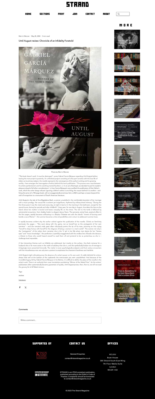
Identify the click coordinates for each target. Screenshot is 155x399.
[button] (47, 14)
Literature (22, 280)
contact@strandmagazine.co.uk (77, 358)
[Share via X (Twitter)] (25, 287)
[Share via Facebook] (20, 287)
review (21, 275)
